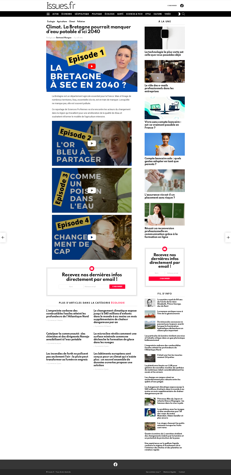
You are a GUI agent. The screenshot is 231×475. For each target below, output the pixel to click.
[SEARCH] (183, 14)
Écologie (110, 14)
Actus (55, 14)
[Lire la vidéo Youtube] (91, 66)
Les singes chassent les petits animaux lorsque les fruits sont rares (170, 425)
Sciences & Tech (134, 14)
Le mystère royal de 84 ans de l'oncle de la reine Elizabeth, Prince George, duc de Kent (169, 303)
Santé (120, 14)
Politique (97, 14)
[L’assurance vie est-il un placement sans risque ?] (165, 180)
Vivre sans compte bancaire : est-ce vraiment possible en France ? (163, 125)
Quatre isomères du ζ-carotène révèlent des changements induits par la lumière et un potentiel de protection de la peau (164, 436)
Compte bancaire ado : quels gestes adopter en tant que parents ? (163, 161)
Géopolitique (82, 14)
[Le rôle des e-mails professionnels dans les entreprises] (165, 71)
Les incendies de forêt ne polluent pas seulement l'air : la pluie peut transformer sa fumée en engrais (67, 356)
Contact (182, 472)
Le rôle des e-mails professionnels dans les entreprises (159, 88)
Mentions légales (169, 472)
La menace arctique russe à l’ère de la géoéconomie (170, 312)
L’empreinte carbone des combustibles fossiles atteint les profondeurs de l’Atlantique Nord (67, 313)
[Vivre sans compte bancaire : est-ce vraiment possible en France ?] (165, 108)
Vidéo (168, 14)
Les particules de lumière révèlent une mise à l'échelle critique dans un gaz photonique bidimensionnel (165, 338)
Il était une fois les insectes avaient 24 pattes (169, 356)
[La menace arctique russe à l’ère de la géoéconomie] (150, 314)
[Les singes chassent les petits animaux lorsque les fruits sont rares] (150, 426)
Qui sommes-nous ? (153, 472)
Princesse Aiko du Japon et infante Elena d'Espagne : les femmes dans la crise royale (170, 401)
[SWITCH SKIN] (179, 14)
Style (148, 14)
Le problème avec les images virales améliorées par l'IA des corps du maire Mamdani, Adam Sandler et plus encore (170, 413)
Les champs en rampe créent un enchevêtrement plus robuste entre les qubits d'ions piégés (162, 379)
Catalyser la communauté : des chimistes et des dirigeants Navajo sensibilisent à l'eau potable (67, 336)
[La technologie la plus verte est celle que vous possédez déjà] (165, 38)
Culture (158, 14)
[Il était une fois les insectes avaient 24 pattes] (150, 358)
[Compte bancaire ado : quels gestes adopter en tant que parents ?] (165, 144)
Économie (66, 14)
